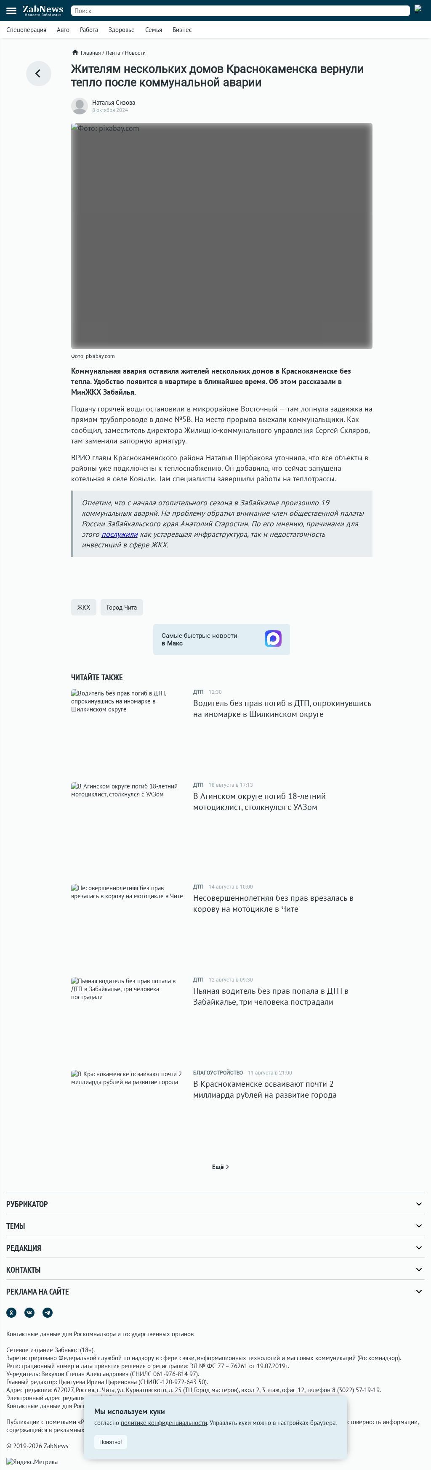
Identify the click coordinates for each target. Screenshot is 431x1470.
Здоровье (122, 30)
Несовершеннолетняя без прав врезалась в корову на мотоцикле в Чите (273, 903)
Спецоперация (26, 30)
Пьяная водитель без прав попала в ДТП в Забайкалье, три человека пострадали (271, 996)
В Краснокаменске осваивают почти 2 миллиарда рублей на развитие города (265, 1089)
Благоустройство (218, 1073)
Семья (153, 30)
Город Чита (122, 607)
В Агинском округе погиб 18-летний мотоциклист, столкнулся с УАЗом (259, 801)
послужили (119, 534)
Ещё (218, 1167)
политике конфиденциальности (164, 1423)
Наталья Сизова (113, 102)
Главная (91, 53)
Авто (63, 30)
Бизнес (182, 30)
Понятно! (110, 1442)
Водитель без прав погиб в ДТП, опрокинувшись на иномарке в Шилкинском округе (282, 708)
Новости (135, 53)
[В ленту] (38, 73)
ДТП (198, 692)
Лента (113, 53)
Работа (89, 30)
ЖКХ (83, 607)
